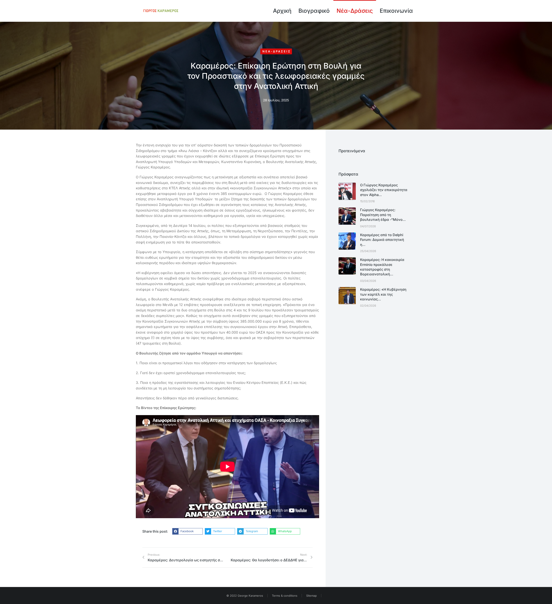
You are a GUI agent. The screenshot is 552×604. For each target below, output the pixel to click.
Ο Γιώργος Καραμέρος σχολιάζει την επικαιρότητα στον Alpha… (383, 190)
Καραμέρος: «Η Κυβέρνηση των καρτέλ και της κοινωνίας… (383, 294)
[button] (187, 531)
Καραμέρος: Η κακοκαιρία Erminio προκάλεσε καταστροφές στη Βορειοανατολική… (382, 266)
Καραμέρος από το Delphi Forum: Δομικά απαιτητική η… (382, 240)
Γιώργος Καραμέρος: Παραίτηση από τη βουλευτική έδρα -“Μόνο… (383, 215)
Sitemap (311, 595)
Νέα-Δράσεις (276, 51)
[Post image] (347, 191)
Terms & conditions (284, 595)
